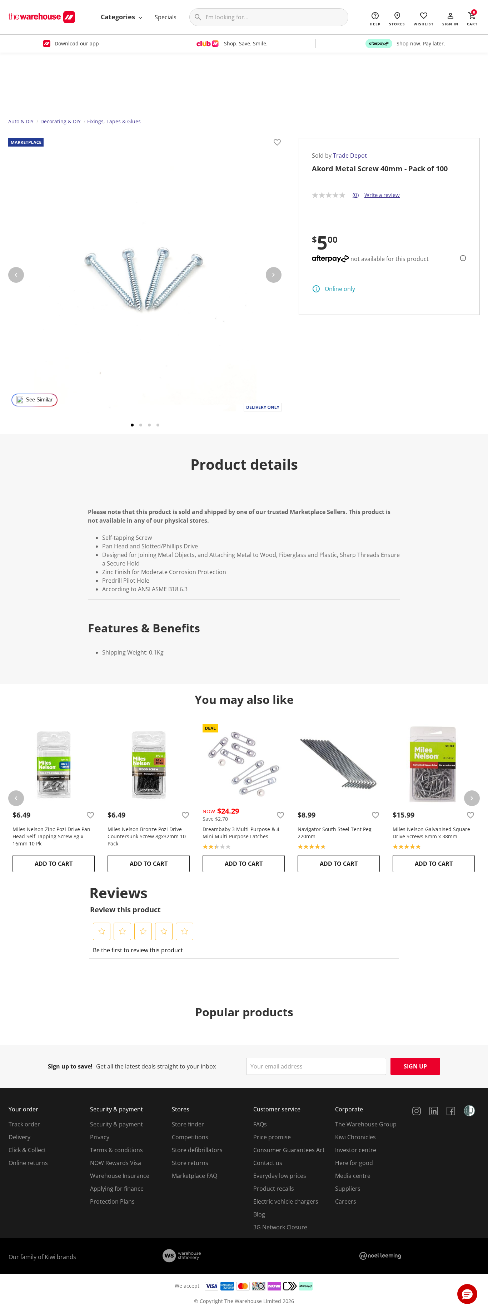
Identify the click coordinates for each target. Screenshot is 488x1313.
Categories (119, 17)
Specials (165, 17)
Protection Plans (112, 1201)
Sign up (415, 1066)
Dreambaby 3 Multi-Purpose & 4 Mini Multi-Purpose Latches (241, 833)
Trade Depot (350, 155)
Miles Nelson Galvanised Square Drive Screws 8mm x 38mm (431, 833)
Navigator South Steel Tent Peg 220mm (335, 833)
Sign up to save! (70, 1066)
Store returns (190, 1163)
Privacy (99, 1137)
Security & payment (116, 1124)
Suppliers (347, 1189)
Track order (24, 1124)
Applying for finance (117, 1189)
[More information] (461, 258)
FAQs (260, 1124)
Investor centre (355, 1150)
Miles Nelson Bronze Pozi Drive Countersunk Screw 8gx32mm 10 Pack (147, 836)
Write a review (382, 194)
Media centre (352, 1176)
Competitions (190, 1137)
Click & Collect (27, 1150)
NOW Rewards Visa (115, 1163)
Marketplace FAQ (194, 1176)
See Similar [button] (39, 400)
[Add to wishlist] (277, 143)
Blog (259, 1214)
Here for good (354, 1163)
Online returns (28, 1163)
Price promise (272, 1137)
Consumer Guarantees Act (289, 1150)
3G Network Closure (280, 1227)
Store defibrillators (197, 1150)
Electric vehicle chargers (285, 1201)
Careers (345, 1201)
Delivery (19, 1137)
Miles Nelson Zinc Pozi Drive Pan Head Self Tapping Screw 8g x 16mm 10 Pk (51, 836)
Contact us (267, 1163)
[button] (450, 18)
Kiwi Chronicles (355, 1137)
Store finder (188, 1124)
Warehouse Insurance (119, 1176)
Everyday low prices (279, 1176)
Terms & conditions (116, 1150)
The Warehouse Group (366, 1124)
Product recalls (273, 1189)
